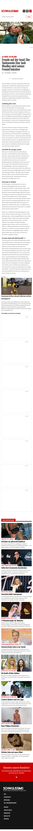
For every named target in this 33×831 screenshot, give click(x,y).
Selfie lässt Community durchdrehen (14, 567)
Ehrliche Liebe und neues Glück (12, 752)
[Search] (24, 11)
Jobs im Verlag (8, 810)
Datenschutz (7, 797)
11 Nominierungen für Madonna (12, 620)
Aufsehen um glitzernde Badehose (13, 541)
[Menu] (30, 11)
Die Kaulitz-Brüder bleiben (10, 673)
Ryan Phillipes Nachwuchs (10, 725)
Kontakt (6, 807)
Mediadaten (7, 813)
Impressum (7, 800)
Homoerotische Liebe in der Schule (13, 646)
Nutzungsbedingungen (10, 803)
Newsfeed (6, 819)
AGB (5, 794)
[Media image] (16, 531)
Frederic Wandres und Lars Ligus (12, 699)
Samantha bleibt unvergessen (11, 594)
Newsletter (7, 816)
